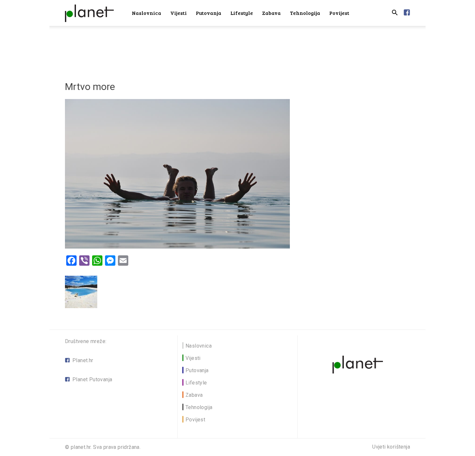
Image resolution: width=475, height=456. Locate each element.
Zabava (271, 12)
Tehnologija (305, 12)
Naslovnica (146, 12)
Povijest (339, 12)
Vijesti (178, 12)
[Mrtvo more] (177, 247)
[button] (394, 13)
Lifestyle (241, 12)
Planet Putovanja (92, 379)
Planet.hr (82, 360)
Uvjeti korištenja (391, 447)
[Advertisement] (237, 48)
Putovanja (208, 12)
